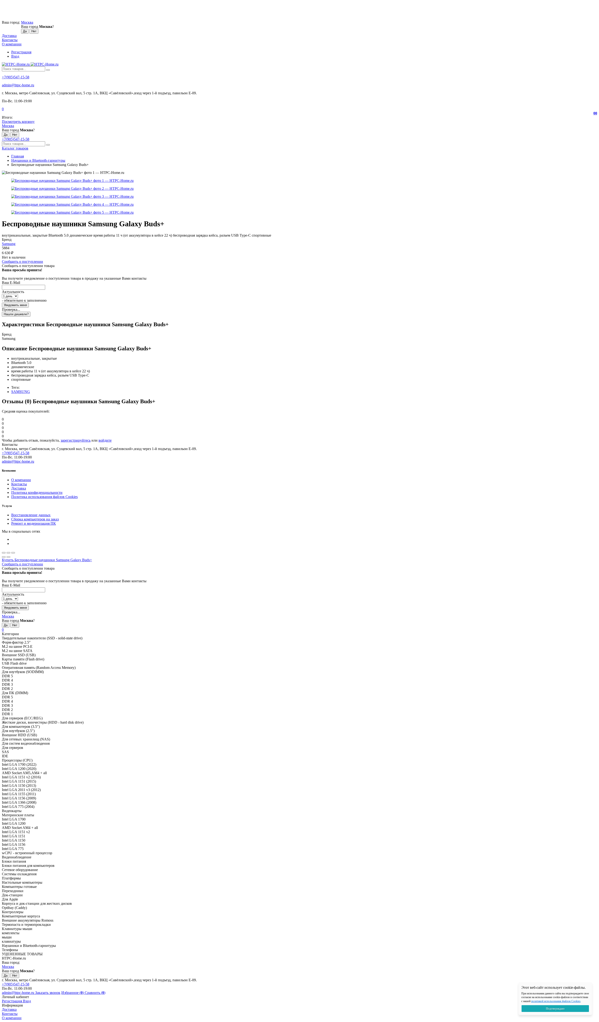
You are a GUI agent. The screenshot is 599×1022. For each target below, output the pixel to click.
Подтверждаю (555, 1008)
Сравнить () (95, 993)
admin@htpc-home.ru (18, 85)
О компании (12, 44)
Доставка (9, 36)
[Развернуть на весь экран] (8, 552)
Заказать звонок (47, 993)
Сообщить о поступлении (22, 262)
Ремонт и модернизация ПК (33, 523)
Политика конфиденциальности (36, 493)
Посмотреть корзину (18, 122)
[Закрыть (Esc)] (4, 552)
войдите (105, 440)
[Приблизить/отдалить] (13, 552)
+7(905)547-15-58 (15, 77)
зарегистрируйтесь (76, 440)
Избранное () (73, 993)
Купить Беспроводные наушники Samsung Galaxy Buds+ (47, 560)
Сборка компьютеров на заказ (35, 519)
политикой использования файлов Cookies (556, 1001)
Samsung (8, 244)
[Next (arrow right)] (8, 557)
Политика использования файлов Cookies (44, 497)
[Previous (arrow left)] (4, 557)
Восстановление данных (31, 515)
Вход (15, 56)
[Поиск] (48, 70)
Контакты (10, 40)
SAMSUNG (20, 392)
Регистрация (21, 52)
